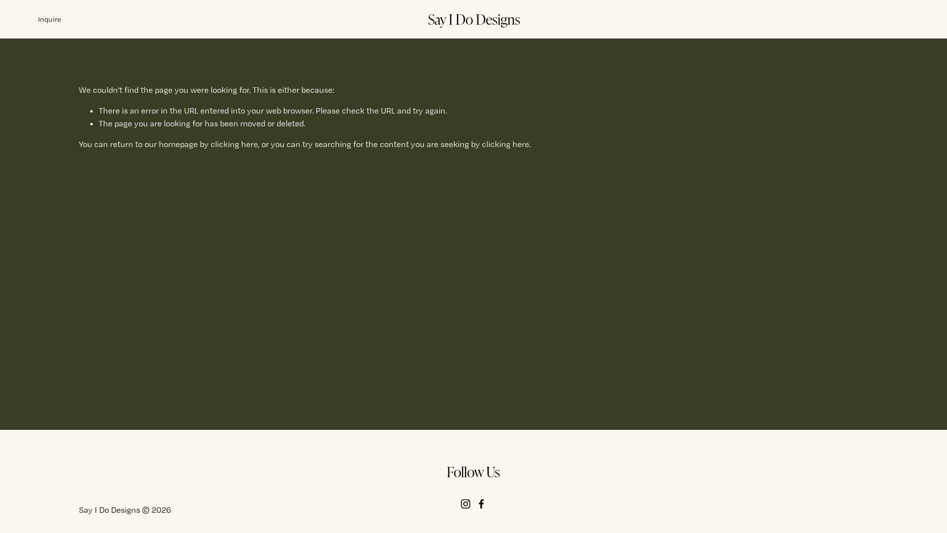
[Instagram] (466, 504)
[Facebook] (481, 504)
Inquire (49, 19)
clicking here (234, 144)
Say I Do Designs (474, 18)
